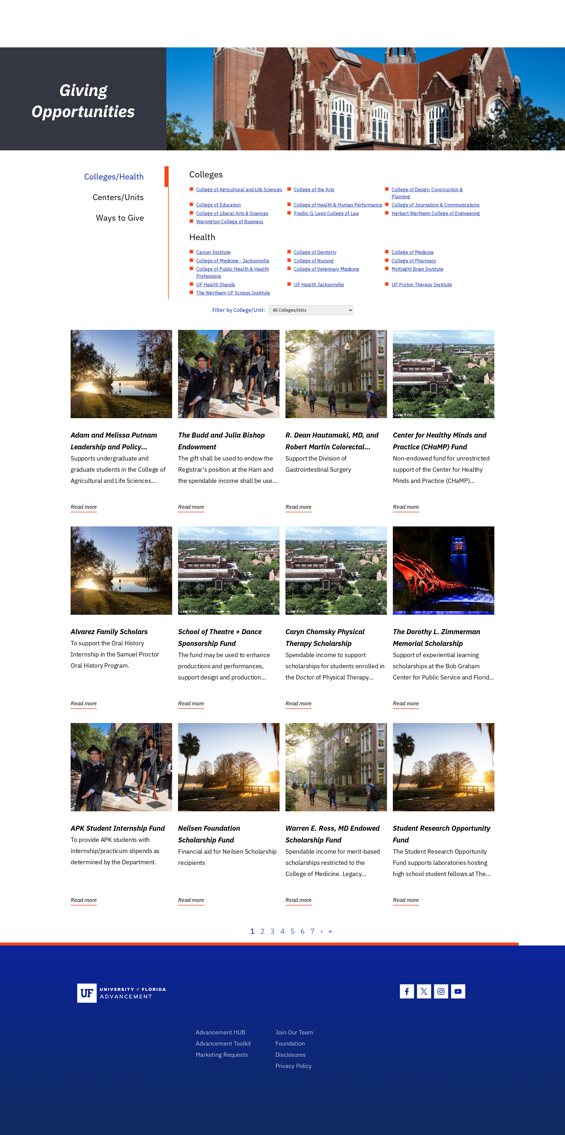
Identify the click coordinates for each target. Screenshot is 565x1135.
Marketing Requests (222, 1054)
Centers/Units (118, 197)
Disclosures (290, 1054)
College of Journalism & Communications (436, 205)
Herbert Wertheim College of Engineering (436, 213)
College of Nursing (314, 261)
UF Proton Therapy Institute (422, 285)
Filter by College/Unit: (238, 310)
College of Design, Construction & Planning (427, 193)
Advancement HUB (220, 1032)
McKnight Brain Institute (417, 269)
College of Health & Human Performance (338, 205)
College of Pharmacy (414, 261)
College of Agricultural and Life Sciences (239, 189)
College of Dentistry (315, 252)
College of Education (218, 205)
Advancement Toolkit (223, 1043)
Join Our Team (294, 1032)
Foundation (290, 1043)
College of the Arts (314, 189)
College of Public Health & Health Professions (232, 272)
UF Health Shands (215, 285)
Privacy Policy (293, 1066)
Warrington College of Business (229, 222)
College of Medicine (413, 252)
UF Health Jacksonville (319, 285)
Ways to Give (120, 217)
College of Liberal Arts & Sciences (232, 213)
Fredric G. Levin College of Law (326, 213)
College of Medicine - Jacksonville (232, 261)
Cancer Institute (213, 252)
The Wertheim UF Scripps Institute (233, 293)
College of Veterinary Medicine (326, 269)
